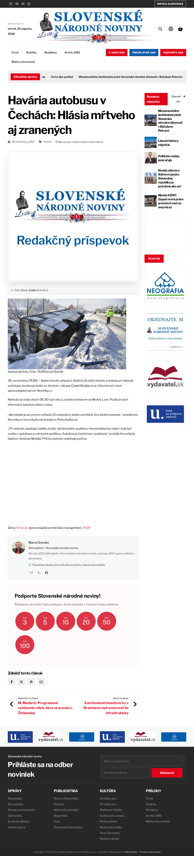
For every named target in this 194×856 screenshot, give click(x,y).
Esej (57, 821)
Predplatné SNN (144, 52)
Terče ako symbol (54, 76)
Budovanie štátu (111, 827)
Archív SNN (72, 52)
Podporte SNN (173, 52)
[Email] (31, 573)
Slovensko (15, 798)
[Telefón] (39, 573)
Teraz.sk (22, 528)
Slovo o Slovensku (66, 798)
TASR (86, 528)
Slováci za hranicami (21, 810)
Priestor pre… (109, 804)
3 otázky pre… (109, 798)
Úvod (15, 52)
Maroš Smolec (38, 542)
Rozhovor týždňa (111, 810)
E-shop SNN (117, 52)
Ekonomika (15, 804)
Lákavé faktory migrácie (168, 143)
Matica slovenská (23, 62)
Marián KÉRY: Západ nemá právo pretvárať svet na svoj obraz (170, 201)
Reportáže (61, 815)
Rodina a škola (109, 838)
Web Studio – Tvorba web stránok (143, 851)
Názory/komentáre (66, 810)
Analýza (59, 804)
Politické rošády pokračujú (169, 158)
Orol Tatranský (110, 833)
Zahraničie (15, 815)
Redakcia (50, 52)
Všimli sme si (17, 827)
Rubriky (31, 52)
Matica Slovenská (170, 3)
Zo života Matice (19, 821)
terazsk (47, 141)
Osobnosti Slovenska (68, 827)
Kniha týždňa (108, 821)
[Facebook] (47, 573)
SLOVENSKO (165, 233)
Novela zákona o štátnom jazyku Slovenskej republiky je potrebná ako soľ (169, 178)
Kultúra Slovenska (112, 815)
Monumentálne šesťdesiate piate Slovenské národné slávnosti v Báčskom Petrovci (123, 76)
